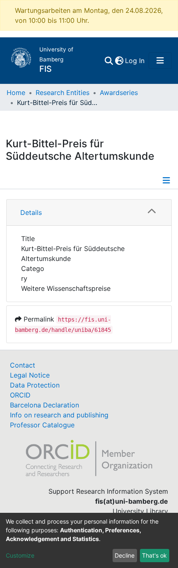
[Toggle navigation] (160, 60)
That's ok (154, 555)
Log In (135, 60)
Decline (125, 555)
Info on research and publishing (59, 415)
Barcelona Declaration (44, 405)
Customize (20, 555)
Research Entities (62, 92)
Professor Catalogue (42, 425)
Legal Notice (30, 375)
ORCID (20, 395)
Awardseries (119, 92)
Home (16, 92)
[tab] (89, 213)
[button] (119, 61)
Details (31, 212)
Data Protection (35, 385)
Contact (22, 365)
